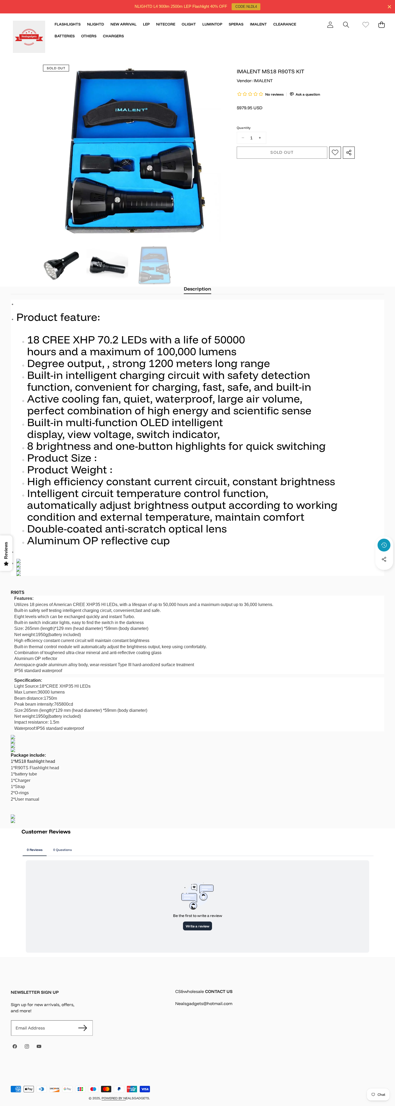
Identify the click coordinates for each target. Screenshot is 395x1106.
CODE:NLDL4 (246, 7)
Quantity (244, 128)
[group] (61, 266)
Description (197, 289)
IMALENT (263, 80)
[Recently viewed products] (384, 545)
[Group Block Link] (279, 1000)
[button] (346, 25)
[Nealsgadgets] (29, 38)
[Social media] (384, 559)
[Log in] (330, 25)
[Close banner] (389, 7)
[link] (366, 25)
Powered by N (114, 1098)
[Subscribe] (82, 1027)
